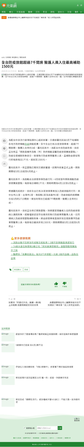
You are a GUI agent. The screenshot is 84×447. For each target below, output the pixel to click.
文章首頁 (59, 438)
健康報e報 (30, 428)
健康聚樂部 (27, 438)
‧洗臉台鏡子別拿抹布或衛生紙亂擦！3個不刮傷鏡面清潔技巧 (42, 242)
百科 (38, 11)
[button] (81, 12)
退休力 (61, 11)
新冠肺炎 (15, 57)
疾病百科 (44, 438)
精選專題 (36, 438)
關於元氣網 (17, 438)
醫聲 (77, 11)
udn (3, 57)
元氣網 (8, 57)
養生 (11, 11)
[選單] (81, 5)
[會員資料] (77, 5)
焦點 (4, 11)
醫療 (30, 11)
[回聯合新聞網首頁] (4, 5)
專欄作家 (68, 438)
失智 (69, 11)
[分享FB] (4, 140)
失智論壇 (21, 11)
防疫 (27, 143)
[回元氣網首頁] (11, 5)
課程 (52, 11)
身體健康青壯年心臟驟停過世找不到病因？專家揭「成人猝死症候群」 (35, 17)
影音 (45, 11)
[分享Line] (4, 148)
